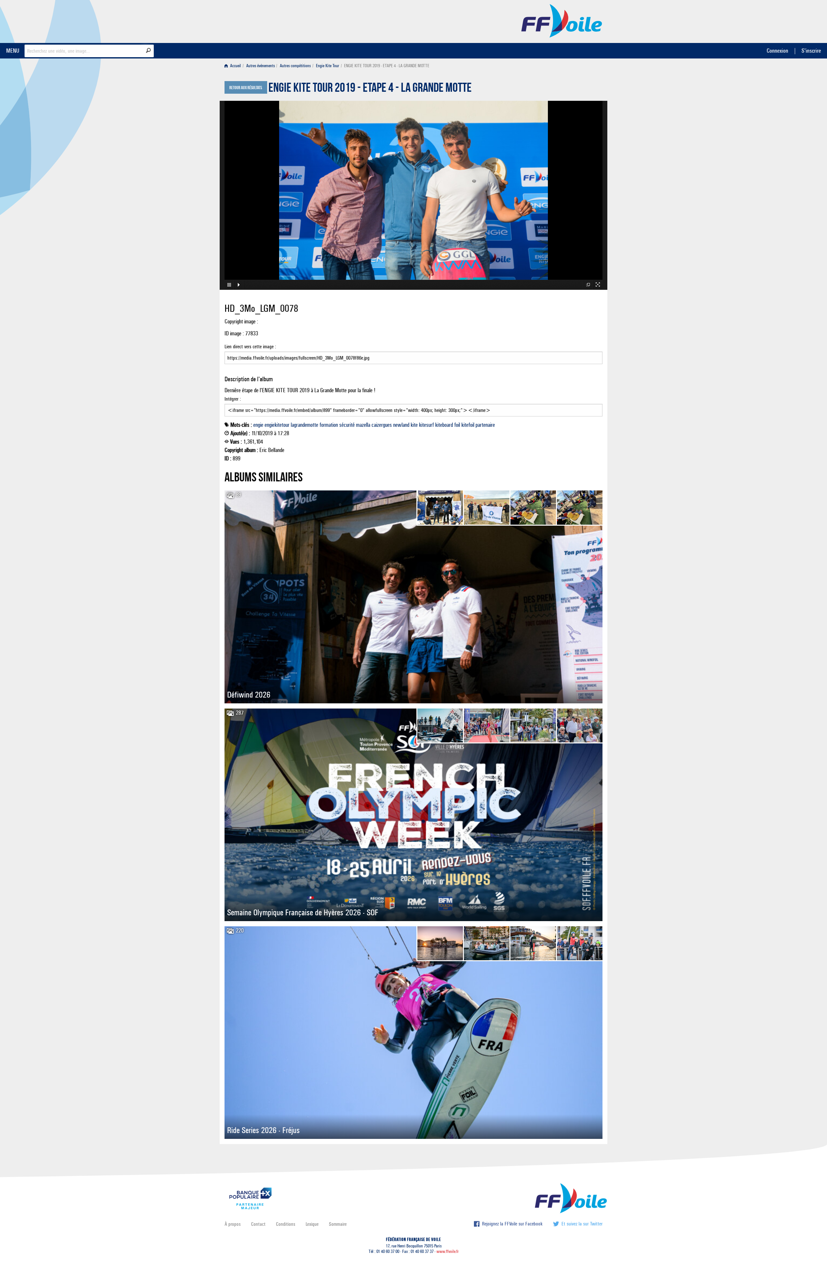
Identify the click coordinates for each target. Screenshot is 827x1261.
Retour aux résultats (245, 88)
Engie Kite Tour (327, 65)
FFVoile (561, 20)
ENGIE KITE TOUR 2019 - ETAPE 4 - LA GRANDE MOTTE (370, 89)
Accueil (235, 65)
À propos (233, 1224)
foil (457, 425)
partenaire (485, 425)
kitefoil (467, 425)
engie (258, 425)
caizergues (382, 425)
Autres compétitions (295, 65)
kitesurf (426, 425)
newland (401, 425)
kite (414, 425)
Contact (258, 1224)
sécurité (347, 425)
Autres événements (260, 65)
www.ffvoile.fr (447, 1251)
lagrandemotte (304, 425)
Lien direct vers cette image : (250, 346)
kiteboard (444, 425)
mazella (363, 425)
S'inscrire (811, 50)
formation (328, 425)
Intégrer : (233, 399)
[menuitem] (234, 65)
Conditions (285, 1224)
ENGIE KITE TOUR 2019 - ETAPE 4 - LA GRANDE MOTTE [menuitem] (386, 65)
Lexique (312, 1224)
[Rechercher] (148, 50)
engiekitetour (277, 425)
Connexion (777, 50)
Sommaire (338, 1224)
